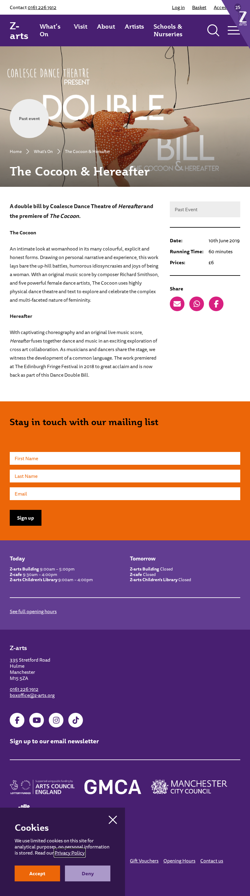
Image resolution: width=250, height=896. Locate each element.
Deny (88, 873)
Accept (37, 873)
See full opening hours (33, 611)
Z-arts (19, 30)
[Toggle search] (213, 30)
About (106, 26)
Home (16, 151)
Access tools (227, 7)
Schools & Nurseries (168, 30)
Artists (134, 26)
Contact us (211, 861)
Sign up (25, 518)
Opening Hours (179, 861)
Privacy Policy (70, 853)
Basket (199, 7)
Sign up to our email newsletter (54, 741)
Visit (80, 26)
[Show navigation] (233, 30)
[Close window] (112, 819)
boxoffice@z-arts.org (32, 695)
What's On (43, 151)
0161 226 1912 (42, 7)
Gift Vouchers (144, 861)
